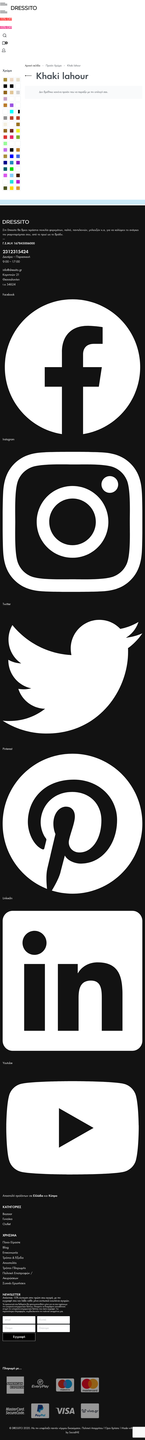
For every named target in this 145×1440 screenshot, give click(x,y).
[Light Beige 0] (11, 92)
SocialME (74, 1432)
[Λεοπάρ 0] (11, 143)
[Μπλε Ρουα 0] (18, 156)
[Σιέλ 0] (11, 175)
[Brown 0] (5, 92)
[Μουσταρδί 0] (18, 149)
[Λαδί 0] (18, 137)
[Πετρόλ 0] (5, 169)
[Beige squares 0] (18, 79)
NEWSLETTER (12, 1294)
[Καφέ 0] (5, 130)
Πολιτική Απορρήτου (92, 1428)
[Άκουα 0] (11, 111)
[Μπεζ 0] (5, 156)
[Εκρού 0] (5, 124)
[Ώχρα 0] (18, 188)
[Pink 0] (11, 105)
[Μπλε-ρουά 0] (11, 162)
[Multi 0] (18, 98)
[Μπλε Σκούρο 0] (5, 162)
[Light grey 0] (18, 92)
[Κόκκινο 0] (5, 137)
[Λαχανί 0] (5, 143)
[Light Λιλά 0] (5, 98)
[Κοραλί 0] (11, 137)
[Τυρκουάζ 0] (11, 181)
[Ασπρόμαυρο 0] (18, 111)
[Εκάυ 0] (18, 118)
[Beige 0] (5, 79)
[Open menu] (3, 4)
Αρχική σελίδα (32, 65)
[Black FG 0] (11, 86)
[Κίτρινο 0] (18, 130)
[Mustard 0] (5, 105)
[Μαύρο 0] (11, 149)
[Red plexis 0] (18, 105)
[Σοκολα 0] (18, 175)
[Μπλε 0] (11, 156)
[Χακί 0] (5, 188)
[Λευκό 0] (18, 143)
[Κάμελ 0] (18, 124)
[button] (6, 27)
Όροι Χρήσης (112, 1428)
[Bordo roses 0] (18, 86)
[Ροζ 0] (5, 175)
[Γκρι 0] (5, 118)
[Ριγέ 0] (18, 169)
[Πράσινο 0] (11, 169)
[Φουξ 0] (18, 181)
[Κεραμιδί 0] (11, 130)
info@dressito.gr (12, 270)
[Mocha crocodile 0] (11, 98)
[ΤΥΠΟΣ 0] (5, 181)
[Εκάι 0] (11, 118)
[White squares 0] (5, 111)
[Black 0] (5, 86)
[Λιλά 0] (5, 149)
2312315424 (15, 252)
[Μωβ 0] (18, 162)
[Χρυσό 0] (11, 188)
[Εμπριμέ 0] (11, 124)
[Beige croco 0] (11, 79)
